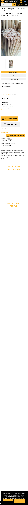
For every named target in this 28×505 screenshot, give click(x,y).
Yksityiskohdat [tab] (14, 72)
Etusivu (3, 8)
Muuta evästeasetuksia (6, 502)
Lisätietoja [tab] (13, 75)
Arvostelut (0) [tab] (13, 79)
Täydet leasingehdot (6, 145)
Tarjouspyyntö (4, 128)
